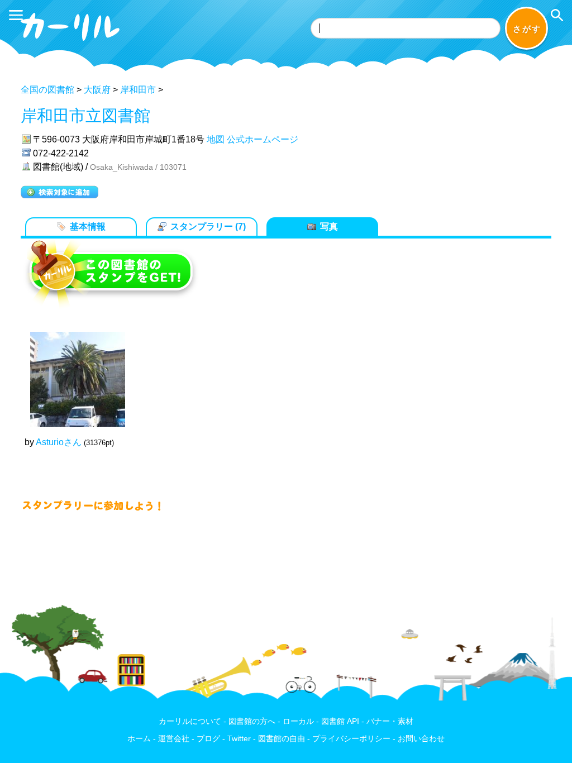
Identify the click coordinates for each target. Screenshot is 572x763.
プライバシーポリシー (351, 739)
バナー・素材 (389, 721)
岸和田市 (138, 89)
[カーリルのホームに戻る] (71, 42)
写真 (329, 226)
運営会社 (173, 739)
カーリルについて (190, 721)
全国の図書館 (47, 89)
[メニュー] (15, 15)
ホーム (139, 739)
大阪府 (97, 89)
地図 (216, 139)
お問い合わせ (421, 739)
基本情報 (88, 226)
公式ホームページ (262, 139)
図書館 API (340, 721)
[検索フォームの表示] (557, 15)
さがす (527, 29)
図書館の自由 (281, 739)
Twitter (239, 739)
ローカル (298, 721)
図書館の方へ (251, 721)
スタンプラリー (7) (208, 226)
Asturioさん (59, 442)
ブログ (208, 739)
